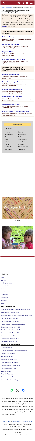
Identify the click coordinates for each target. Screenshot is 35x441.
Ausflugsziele (9, 134)
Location (3, 292)
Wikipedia (4, 300)
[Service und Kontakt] (27, 3)
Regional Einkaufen (7, 289)
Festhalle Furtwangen (7, 374)
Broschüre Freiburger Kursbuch (12, 82)
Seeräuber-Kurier (6, 347)
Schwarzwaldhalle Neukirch (9, 377)
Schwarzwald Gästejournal (11, 104)
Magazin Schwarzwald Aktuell (12, 96)
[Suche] (23, 3)
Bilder (6, 139)
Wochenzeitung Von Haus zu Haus (13, 59)
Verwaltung (21, 149)
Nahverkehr (8, 149)
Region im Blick (7, 52)
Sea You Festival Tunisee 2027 (10, 330)
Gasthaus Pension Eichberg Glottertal (12, 380)
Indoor (7, 142)
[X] (17, 390)
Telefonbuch (4, 297)
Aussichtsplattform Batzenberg (10, 365)
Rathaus (4, 26)
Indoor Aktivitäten (6, 286)
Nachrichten (8, 146)
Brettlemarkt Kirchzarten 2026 (10, 318)
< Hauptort (8, 132)
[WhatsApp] (12, 390)
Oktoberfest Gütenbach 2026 (10, 333)
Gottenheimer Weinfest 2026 (10, 338)
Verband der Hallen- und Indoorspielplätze (14, 350)
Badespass (8, 137)
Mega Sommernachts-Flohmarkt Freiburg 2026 (15, 309)
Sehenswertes (22, 134)
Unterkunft (21, 144)
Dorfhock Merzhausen (8, 353)
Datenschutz (7, 421)
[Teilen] (18, 3)
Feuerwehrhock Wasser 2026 (10, 312)
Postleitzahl (4, 294)
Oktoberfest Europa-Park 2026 (10, 327)
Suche (3, 303)
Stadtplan (21, 137)
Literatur (7, 144)
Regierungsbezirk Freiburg (9, 368)
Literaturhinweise (27, 421)
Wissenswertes (22, 139)
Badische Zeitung (8, 37)
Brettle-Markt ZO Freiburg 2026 (10, 321)
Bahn (2, 277)
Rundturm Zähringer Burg (9, 359)
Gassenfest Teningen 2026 (9, 341)
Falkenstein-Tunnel (7, 356)
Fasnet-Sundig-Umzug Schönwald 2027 (13, 324)
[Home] (3, 3)
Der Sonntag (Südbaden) (10, 44)
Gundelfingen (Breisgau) (6, 7)
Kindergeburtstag (6, 283)
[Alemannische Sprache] (17, 208)
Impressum (16, 421)
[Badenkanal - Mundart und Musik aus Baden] (17, 237)
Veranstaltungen (23, 146)
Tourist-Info (21, 142)
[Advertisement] (17, 172)
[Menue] (31, 3)
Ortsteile (20, 132)
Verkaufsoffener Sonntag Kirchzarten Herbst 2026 (16, 315)
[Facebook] (23, 390)
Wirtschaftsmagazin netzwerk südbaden (15, 111)
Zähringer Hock (5, 371)
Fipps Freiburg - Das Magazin (12, 89)
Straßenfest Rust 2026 (8, 336)
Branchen (4, 280)
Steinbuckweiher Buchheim (9, 362)
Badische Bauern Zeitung (10, 74)
